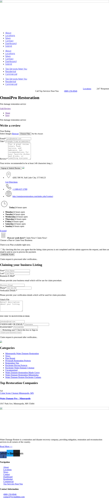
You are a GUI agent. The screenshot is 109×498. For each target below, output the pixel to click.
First (2, 270)
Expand (3, 231)
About (8, 32)
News (8, 38)
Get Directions (11, 182)
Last (2, 273)
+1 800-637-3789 (19, 189)
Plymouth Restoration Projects (18, 361)
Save (7, 115)
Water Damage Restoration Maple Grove (22, 372)
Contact (9, 40)
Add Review (5, 108)
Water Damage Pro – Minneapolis (15, 398)
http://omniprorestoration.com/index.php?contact (32, 196)
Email (3, 138)
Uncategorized (11, 370)
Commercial (11, 74)
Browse (15, 134)
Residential (10, 71)
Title (2, 141)
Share (7, 113)
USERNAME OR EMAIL (12, 324)
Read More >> (6, 446)
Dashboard (10, 43)
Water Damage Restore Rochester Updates (23, 377)
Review (4, 159)
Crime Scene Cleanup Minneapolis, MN (17, 393)
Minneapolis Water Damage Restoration (22, 353)
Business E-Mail (31, 278)
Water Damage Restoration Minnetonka (22, 375)
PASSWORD (6, 327)
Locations (10, 35)
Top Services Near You (16, 68)
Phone (3, 288)
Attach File (4, 299)
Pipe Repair (10, 358)
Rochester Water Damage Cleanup (19, 368)
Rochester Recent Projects (16, 365)
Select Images (6, 134)
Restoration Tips (12, 363)
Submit (8, 46)
